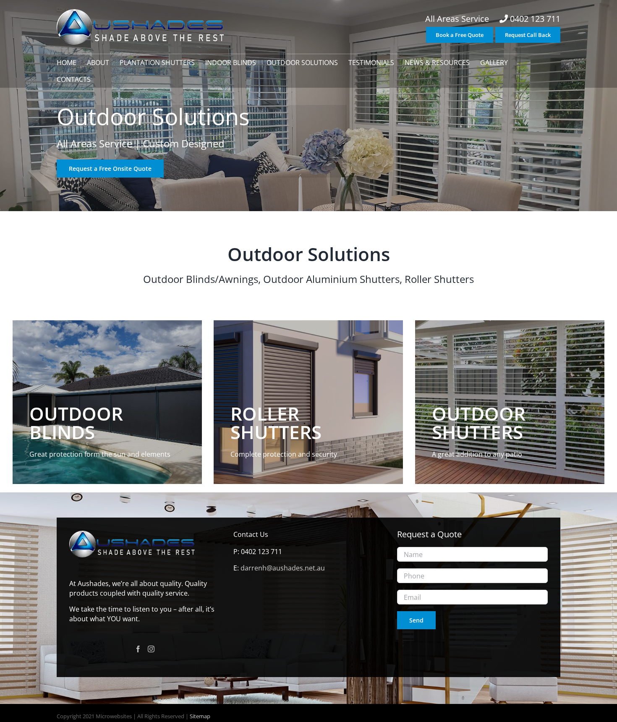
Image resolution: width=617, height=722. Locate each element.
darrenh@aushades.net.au (283, 568)
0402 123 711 (535, 18)
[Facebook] (138, 649)
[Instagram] (151, 649)
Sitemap (199, 716)
